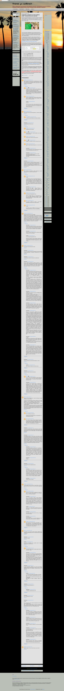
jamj (26, 412)
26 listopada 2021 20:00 (33, 639)
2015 (46, 202)
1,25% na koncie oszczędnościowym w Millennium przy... (47, 138)
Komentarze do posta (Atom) (33, 668)
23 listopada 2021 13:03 (28, 111)
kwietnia (48, 188)
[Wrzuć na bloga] (30, 75)
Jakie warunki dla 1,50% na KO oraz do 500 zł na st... (47, 102)
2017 (46, 200)
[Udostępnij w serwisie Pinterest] (32, 75)
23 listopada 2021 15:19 (33, 231)
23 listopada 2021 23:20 (29, 530)
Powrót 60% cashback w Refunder (47, 174)
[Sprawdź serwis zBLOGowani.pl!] (47, 221)
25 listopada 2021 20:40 (30, 595)
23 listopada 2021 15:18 (33, 291)
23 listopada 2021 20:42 (31, 418)
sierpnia (48, 182)
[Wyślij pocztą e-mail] (29, 75)
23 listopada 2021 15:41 (32, 235)
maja (47, 187)
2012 (46, 206)
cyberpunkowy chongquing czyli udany (15, 29)
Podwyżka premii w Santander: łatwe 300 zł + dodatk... (47, 123)
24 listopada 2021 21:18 (30, 565)
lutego (47, 192)
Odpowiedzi (26, 86)
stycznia (48, 194)
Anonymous (14, 19)
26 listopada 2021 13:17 (33, 610)
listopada (48, 41)
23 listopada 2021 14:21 (30, 256)
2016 (46, 201)
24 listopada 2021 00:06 (31, 491)
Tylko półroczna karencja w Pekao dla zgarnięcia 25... (47, 46)
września (48, 180)
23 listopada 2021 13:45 (28, 169)
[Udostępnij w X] (31, 75)
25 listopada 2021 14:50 (32, 521)
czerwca (48, 185)
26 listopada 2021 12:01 (30, 600)
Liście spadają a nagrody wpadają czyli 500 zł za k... (47, 69)
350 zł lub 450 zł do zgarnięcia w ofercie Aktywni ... (47, 168)
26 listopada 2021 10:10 (33, 152)
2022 (46, 37)
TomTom (27, 128)
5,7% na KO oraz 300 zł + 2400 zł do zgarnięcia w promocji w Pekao (16, 62)
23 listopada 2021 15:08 (33, 270)
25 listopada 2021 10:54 (33, 589)
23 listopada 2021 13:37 (32, 128)
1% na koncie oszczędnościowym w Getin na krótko (47, 130)
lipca (47, 184)
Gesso (27, 96)
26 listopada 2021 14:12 (33, 617)
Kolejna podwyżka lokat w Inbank (47, 115)
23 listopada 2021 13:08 (30, 122)
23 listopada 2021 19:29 (30, 463)
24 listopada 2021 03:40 (33, 496)
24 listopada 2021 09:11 (33, 478)
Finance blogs (46, 216)
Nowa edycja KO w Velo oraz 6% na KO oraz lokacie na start (16, 59)
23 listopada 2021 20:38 (33, 457)
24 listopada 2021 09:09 (33, 511)
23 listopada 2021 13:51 (30, 245)
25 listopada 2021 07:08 (32, 573)
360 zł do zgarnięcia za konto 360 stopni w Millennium (47, 146)
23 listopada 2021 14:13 (30, 250)
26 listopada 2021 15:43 (33, 623)
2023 (46, 36)
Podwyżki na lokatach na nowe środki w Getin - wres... (47, 85)
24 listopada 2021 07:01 (31, 96)
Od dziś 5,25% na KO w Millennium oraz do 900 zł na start (16, 68)
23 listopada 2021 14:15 (32, 143)
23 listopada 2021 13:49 (30, 213)
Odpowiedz (25, 84)
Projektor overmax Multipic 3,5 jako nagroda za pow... (47, 77)
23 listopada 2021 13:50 (32, 136)
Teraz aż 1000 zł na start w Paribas (16, 65)
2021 (46, 38)
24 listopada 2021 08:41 (32, 101)
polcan (27, 376)
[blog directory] (46, 215)
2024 (46, 35)
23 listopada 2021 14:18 (33, 148)
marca (47, 190)
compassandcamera (32, 689)
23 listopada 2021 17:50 (30, 200)
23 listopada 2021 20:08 (31, 412)
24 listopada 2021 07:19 (33, 310)
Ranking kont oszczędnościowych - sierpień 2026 (16, 56)
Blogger (43, 689)
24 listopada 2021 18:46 (33, 552)
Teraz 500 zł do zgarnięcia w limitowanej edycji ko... (47, 62)
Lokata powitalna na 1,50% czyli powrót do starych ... (47, 109)
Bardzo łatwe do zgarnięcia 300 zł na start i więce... (47, 154)
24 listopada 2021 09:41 (33, 516)
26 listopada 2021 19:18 (33, 627)
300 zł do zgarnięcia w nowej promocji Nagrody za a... (47, 54)
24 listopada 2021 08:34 (33, 336)
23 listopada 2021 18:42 (32, 376)
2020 (46, 196)
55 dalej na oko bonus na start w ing (16, 21)
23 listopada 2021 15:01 (30, 359)
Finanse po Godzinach (22, 3)
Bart (24, 169)
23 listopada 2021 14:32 (30, 261)
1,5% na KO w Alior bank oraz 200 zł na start (47, 161)
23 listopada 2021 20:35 (33, 382)
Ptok (24, 111)
